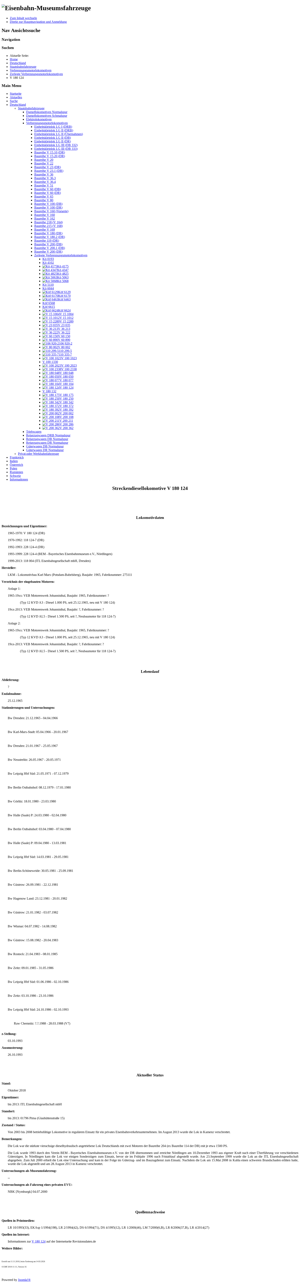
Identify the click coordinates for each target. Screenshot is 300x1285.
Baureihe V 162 (44, 218)
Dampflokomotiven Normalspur (46, 112)
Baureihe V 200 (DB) (48, 244)
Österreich (16, 464)
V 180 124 (39, 1241)
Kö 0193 (48, 259)
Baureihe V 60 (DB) (47, 189)
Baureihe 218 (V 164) (48, 222)
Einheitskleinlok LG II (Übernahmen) (58, 134)
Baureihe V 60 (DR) (47, 193)
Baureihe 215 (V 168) (48, 226)
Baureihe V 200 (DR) (48, 251)
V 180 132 (49, 391)
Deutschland (18, 104)
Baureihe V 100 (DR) (48, 207)
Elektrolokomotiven (39, 119)
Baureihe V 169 (44, 229)
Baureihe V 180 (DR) (48, 233)
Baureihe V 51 (43, 185)
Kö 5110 (48, 284)
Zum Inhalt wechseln (23, 18)
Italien (14, 461)
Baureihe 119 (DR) (46, 240)
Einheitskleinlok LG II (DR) (52, 141)
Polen (13, 468)
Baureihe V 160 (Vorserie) (51, 211)
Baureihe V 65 (43, 196)
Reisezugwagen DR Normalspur (47, 442)
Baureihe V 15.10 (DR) (49, 152)
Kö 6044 (48, 288)
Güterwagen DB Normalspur (45, 446)
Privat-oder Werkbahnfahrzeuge (38, 453)
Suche (14, 101)
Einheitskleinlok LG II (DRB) (53, 130)
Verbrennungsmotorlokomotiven (47, 123)
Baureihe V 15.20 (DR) (49, 156)
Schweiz (15, 475)
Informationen (19, 479)
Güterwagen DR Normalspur (45, 450)
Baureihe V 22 (43, 163)
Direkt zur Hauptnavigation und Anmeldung (38, 21)
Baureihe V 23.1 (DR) (48, 170)
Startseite (15, 93)
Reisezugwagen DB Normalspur (47, 439)
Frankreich (17, 457)
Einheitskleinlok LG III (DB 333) (56, 148)
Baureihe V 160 (44, 215)
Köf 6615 (48, 306)
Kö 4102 (48, 262)
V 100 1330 (50, 362)
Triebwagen (33, 431)
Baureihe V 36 (43, 174)
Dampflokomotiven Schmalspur (46, 115)
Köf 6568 (48, 303)
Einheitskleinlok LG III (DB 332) (56, 145)
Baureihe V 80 (43, 200)
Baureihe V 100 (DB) (48, 204)
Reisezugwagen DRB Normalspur (48, 435)
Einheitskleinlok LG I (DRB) (53, 126)
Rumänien (16, 472)
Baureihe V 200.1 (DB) (49, 248)
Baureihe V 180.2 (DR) (49, 237)
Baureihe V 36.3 (45, 178)
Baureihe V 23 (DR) (47, 167)
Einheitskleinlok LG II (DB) (52, 137)
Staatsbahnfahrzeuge (31, 108)
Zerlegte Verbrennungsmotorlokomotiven (60, 255)
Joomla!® (24, 1280)
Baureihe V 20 (43, 159)
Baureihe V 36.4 (45, 182)
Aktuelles (16, 97)
